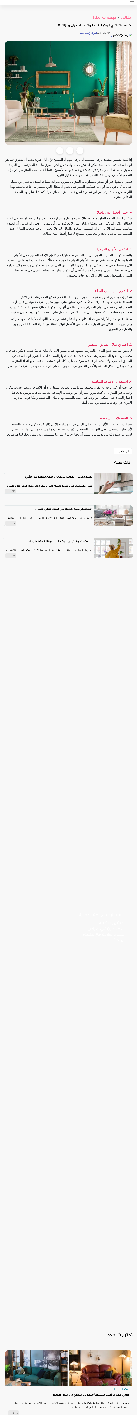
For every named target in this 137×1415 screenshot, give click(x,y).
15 (14, 555)
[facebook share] (59, 150)
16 (14, 523)
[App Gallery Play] (112, 979)
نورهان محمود (88, 33)
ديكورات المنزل (103, 18)
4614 (15, 1412)
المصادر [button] (124, 451)
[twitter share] (69, 150)
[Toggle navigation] (131, 2)
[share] (90, 491)
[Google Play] (112, 965)
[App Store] (112, 951)
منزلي (125, 18)
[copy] (79, 150)
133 (13, 491)
